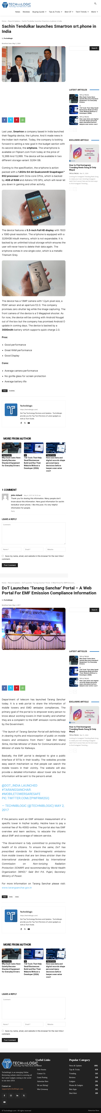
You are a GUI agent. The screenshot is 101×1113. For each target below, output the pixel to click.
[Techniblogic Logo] (16, 5)
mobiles (12, 391)
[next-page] (75, 130)
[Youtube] (29, 422)
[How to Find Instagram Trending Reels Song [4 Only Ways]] (84, 153)
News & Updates (14, 21)
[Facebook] (4, 120)
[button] (95, 4)
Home (4, 21)
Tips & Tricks (7, 455)
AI (25, 455)
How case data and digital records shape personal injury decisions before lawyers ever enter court (88, 121)
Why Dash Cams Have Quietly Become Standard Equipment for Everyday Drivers (88, 99)
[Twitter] (10, 120)
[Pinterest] (16, 120)
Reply (13, 511)
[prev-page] (70, 130)
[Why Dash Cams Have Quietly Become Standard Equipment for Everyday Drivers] (11, 447)
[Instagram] (10, 1095)
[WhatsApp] (22, 120)
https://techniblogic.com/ (29, 409)
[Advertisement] (34, 98)
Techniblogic (8, 38)
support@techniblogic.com (12, 1089)
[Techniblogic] (11, 413)
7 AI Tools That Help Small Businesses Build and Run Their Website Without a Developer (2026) (33, 463)
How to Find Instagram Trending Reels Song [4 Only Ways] (82, 167)
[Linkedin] (17, 1095)
